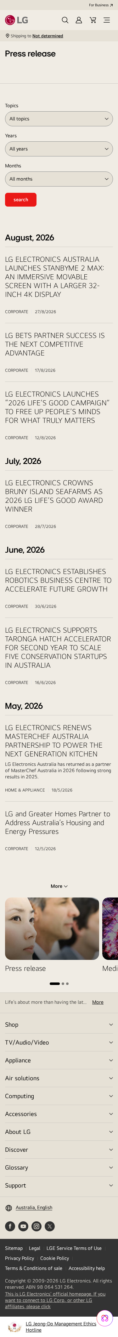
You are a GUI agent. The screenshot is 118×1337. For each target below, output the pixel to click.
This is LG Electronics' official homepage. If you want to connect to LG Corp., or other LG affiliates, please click (55, 1300)
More (98, 1002)
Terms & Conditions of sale (33, 1268)
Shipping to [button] (37, 35)
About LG (18, 1131)
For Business (99, 5)
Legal (34, 1248)
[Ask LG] (105, 1318)
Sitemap (14, 1248)
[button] (65, 20)
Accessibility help (87, 1268)
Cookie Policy (54, 1258)
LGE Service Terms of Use (74, 1248)
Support (15, 1185)
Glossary (16, 1167)
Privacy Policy (19, 1258)
